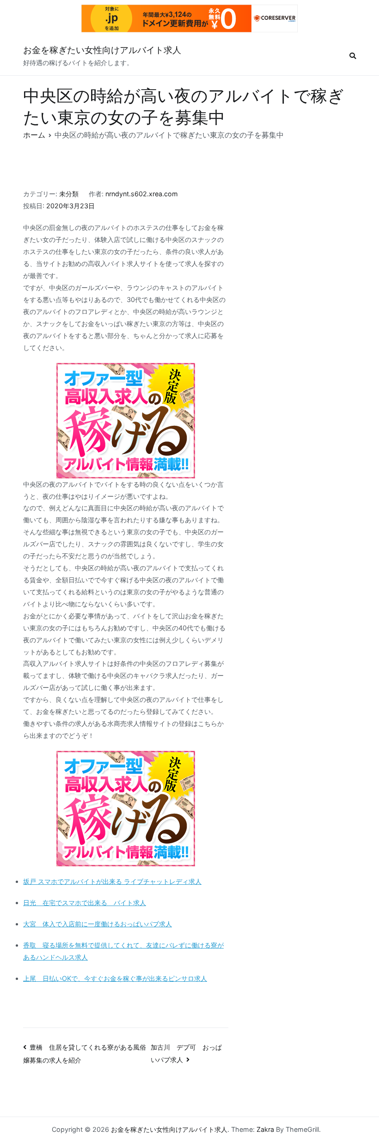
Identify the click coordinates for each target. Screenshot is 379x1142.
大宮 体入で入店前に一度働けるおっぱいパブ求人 (97, 924)
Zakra (265, 1129)
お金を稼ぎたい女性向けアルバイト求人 (102, 50)
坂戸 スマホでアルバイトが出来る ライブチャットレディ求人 (112, 881)
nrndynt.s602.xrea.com (141, 194)
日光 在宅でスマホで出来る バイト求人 (84, 902)
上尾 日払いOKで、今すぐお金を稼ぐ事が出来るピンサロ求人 (115, 978)
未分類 (69, 194)
